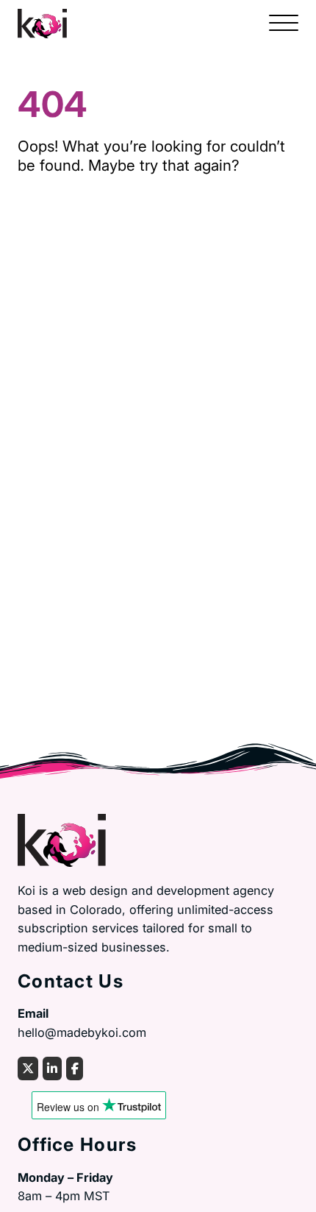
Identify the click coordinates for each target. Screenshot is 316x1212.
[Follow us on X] (28, 1068)
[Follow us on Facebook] (74, 1068)
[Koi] (42, 22)
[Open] (283, 23)
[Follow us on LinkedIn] (52, 1068)
